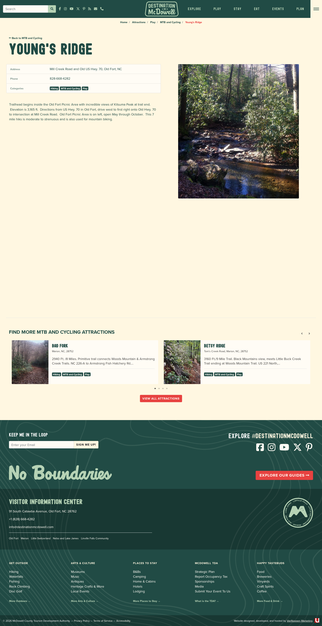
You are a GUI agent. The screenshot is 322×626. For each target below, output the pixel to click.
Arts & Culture (83, 563)
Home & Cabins (144, 581)
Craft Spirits (265, 586)
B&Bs (137, 571)
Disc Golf (15, 591)
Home (123, 22)
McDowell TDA (206, 563)
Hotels (137, 586)
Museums (78, 571)
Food (260, 571)
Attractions (139, 22)
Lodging (139, 591)
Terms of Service (103, 621)
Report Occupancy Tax (211, 576)
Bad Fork (60, 345)
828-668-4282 (60, 78)
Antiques (77, 581)
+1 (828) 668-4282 (22, 519)
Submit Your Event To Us (212, 591)
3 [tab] (163, 388)
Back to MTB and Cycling (26, 38)
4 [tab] (167, 388)
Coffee (262, 591)
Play (152, 22)
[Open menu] (316, 9)
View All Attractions (160, 398)
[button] (194, 9)
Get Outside (18, 563)
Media (199, 586)
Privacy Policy (82, 621)
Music (75, 576)
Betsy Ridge (214, 345)
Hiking (54, 88)
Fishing (14, 581)
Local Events (80, 591)
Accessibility (123, 621)
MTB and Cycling (170, 22)
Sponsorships (204, 581)
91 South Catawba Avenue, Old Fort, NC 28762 (43, 511)
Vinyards (263, 581)
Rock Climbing (19, 586)
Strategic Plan (205, 571)
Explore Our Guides (283, 475)
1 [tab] (155, 388)
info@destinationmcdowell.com (31, 527)
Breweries (264, 576)
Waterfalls (16, 576)
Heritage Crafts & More (87, 586)
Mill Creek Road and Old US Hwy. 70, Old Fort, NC (86, 69)
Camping (139, 576)
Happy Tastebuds (271, 563)
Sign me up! (86, 444)
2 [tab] (159, 388)
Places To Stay (145, 563)
